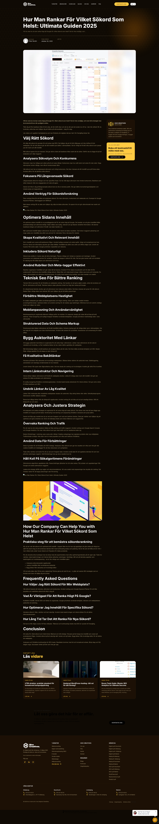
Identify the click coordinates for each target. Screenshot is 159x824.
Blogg (80, 4)
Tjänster (54, 4)
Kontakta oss (121, 4)
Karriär (93, 4)
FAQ (100, 4)
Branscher (63, 4)
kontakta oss (117, 723)
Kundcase (72, 4)
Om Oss (86, 4)
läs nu (27, 696)
